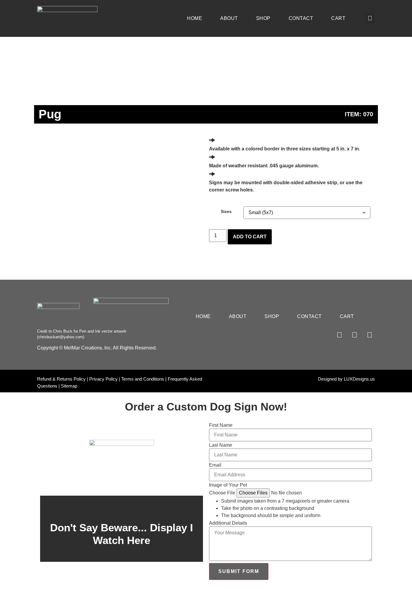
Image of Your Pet (228, 485)
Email (215, 465)
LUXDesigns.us (359, 378)
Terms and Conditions (142, 378)
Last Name (220, 445)
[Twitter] (369, 335)
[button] (370, 18)
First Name (221, 425)
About (229, 18)
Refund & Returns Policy (61, 378)
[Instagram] (354, 335)
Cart (338, 18)
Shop (263, 18)
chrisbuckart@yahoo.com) (61, 337)
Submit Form (238, 571)
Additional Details (228, 523)
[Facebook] (339, 335)
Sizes (226, 211)
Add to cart (250, 236)
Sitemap (69, 385)
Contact (301, 18)
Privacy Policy (103, 378)
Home (194, 18)
